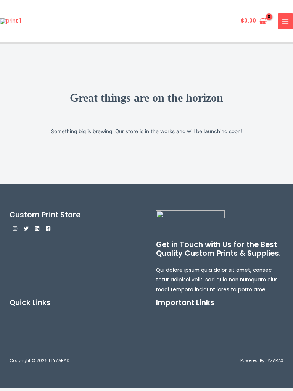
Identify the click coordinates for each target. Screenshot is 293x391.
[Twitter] (26, 228)
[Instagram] (15, 228)
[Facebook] (48, 228)
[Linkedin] (37, 228)
